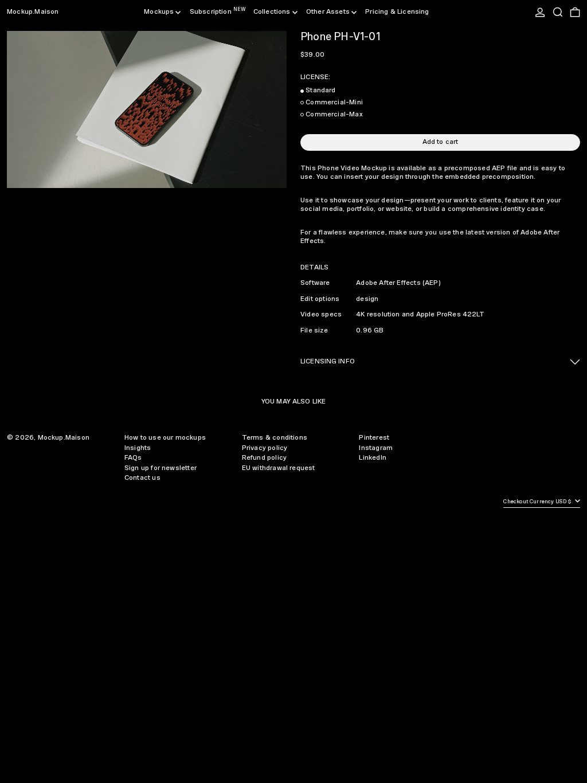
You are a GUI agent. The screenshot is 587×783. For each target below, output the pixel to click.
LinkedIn (372, 458)
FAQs (133, 458)
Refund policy (264, 458)
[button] (558, 12)
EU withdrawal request (278, 468)
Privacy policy (265, 448)
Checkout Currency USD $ (538, 501)
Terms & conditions (274, 437)
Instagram (376, 448)
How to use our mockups (165, 437)
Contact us (142, 478)
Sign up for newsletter (160, 468)
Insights (137, 448)
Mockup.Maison (32, 12)
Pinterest (374, 437)
